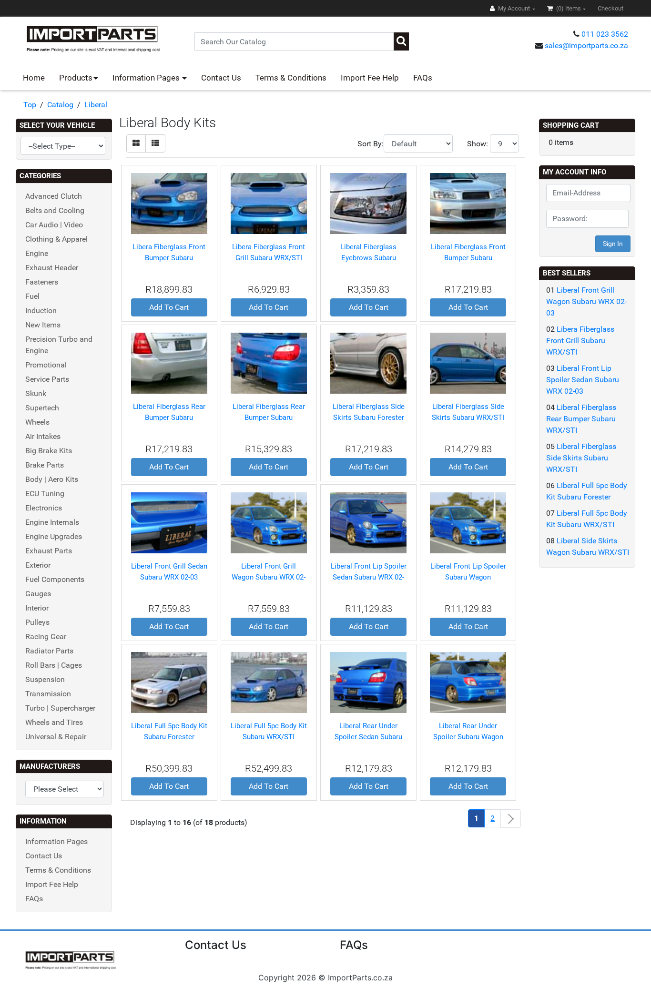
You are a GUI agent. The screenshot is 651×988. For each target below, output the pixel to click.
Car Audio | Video (54, 224)
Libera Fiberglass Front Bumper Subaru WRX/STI (168, 258)
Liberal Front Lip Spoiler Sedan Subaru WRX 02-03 (369, 577)
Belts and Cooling (54, 210)
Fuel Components (54, 579)
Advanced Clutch (53, 196)
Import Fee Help (370, 77)
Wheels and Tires (54, 722)
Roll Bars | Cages (53, 665)
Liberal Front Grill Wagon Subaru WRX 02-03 (268, 577)
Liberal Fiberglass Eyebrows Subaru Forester (368, 258)
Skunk (35, 393)
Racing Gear (45, 636)
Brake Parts (44, 464)
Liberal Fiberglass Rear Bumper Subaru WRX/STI (269, 417)
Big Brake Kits (48, 450)
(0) (568, 8)
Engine (36, 253)
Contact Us (221, 77)
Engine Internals (52, 522)
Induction (41, 310)
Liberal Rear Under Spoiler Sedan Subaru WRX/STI (368, 737)
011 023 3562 (604, 34)
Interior (37, 607)
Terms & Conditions (290, 77)
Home (34, 77)
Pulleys (37, 622)
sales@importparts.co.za (586, 45)
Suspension (45, 679)
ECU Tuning (44, 493)
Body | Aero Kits (51, 479)
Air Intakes (43, 436)
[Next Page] (510, 818)
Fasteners (41, 281)
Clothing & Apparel (56, 239)
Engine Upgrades (53, 536)
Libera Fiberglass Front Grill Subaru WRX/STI (580, 340)
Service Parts (47, 379)
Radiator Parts (49, 650)
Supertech (42, 407)
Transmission (48, 693)
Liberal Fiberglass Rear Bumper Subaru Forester (169, 417)
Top (29, 104)
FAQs (422, 77)
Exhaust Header (51, 267)
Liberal (95, 104)
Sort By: (370, 143)
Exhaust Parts (48, 550)
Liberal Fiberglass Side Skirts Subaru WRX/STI (581, 458)
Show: (477, 143)
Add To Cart (169, 307)
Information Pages (147, 77)
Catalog (60, 104)
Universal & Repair (55, 736)
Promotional (46, 364)
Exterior (38, 565)
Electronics (43, 507)
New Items (43, 324)
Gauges (38, 593)
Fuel (32, 296)
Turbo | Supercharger (60, 708)
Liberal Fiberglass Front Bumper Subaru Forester (468, 258)
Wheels (37, 422)
